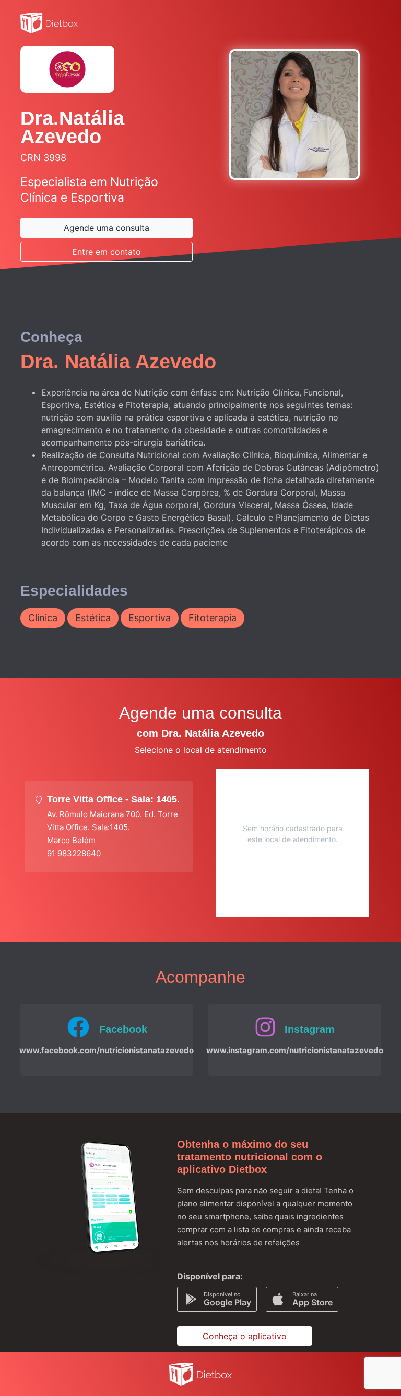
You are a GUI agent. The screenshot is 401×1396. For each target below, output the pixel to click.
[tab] (109, 826)
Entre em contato (106, 251)
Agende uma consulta (106, 228)
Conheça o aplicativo (245, 1336)
